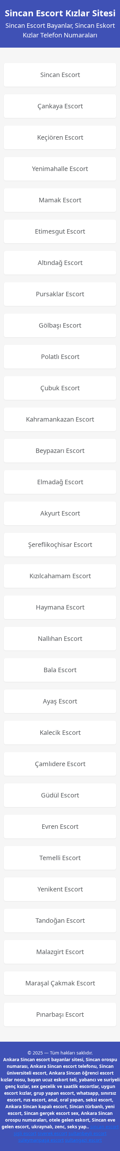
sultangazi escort (83, 1140)
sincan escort (104, 1127)
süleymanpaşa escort (41, 1140)
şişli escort (25, 1133)
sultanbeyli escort (87, 1133)
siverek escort (52, 1133)
